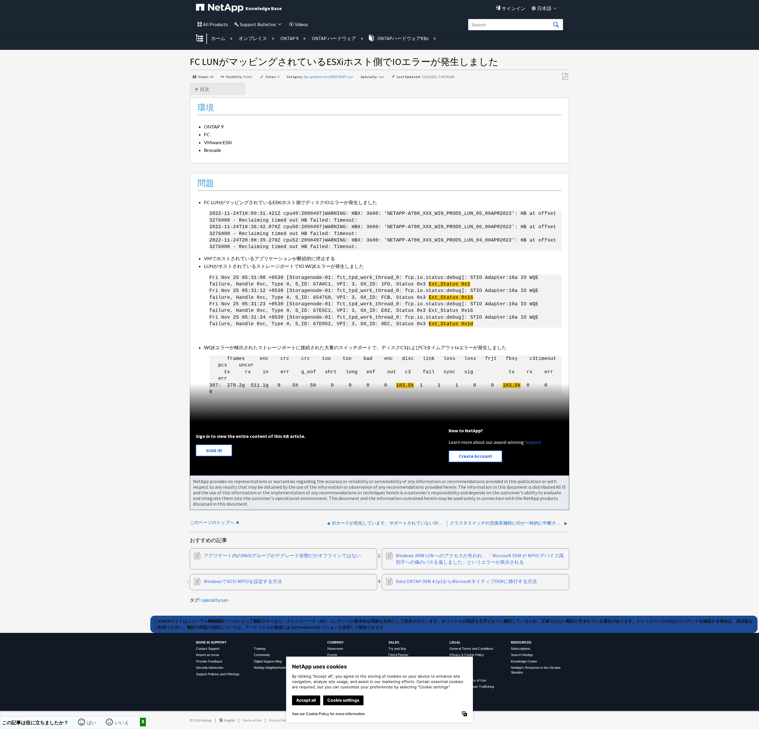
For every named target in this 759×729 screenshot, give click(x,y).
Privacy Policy (279, 720)
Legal (455, 642)
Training (259, 648)
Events (332, 655)
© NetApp (201, 720)
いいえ (122, 722)
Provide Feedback (209, 661)
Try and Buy (397, 648)
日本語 (544, 8)
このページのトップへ (212, 522)
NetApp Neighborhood (270, 667)
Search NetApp (522, 655)
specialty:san (215, 600)
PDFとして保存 (565, 76)
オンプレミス (253, 38)
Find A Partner (398, 655)
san (381, 76)
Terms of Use (252, 720)
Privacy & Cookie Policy (466, 655)
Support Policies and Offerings (218, 674)
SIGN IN (214, 450)
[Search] (555, 25)
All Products (215, 24)
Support (533, 442)
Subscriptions (520, 648)
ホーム (218, 38)
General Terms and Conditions (471, 648)
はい (92, 722)
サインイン (513, 8)
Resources (521, 642)
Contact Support (207, 648)
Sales (393, 642)
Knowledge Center (524, 661)
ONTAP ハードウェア (334, 38)
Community (262, 655)
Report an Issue (207, 655)
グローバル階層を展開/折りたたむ (203, 38)
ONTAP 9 (289, 38)
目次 (204, 89)
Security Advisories (210, 667)
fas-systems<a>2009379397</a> (328, 76)
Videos (301, 24)
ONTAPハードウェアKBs (403, 38)
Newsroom (335, 648)
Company (335, 642)
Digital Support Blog (268, 661)
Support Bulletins (258, 24)
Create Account (475, 456)
